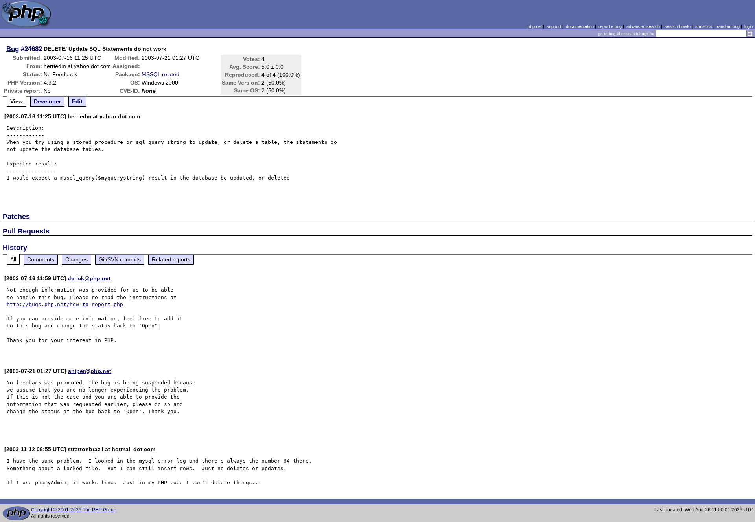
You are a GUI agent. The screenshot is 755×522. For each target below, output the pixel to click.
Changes (76, 259)
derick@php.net (89, 278)
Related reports (171, 259)
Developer (47, 101)
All (13, 259)
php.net (535, 26)
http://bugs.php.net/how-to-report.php (65, 304)
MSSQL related (160, 74)
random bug (728, 26)
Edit (77, 101)
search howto (678, 26)
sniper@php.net (89, 371)
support (554, 26)
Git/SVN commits (120, 259)
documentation (580, 26)
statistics (703, 26)
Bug (12, 49)
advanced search (643, 26)
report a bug (610, 26)
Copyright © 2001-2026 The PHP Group (73, 510)
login (748, 26)
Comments (40, 259)
